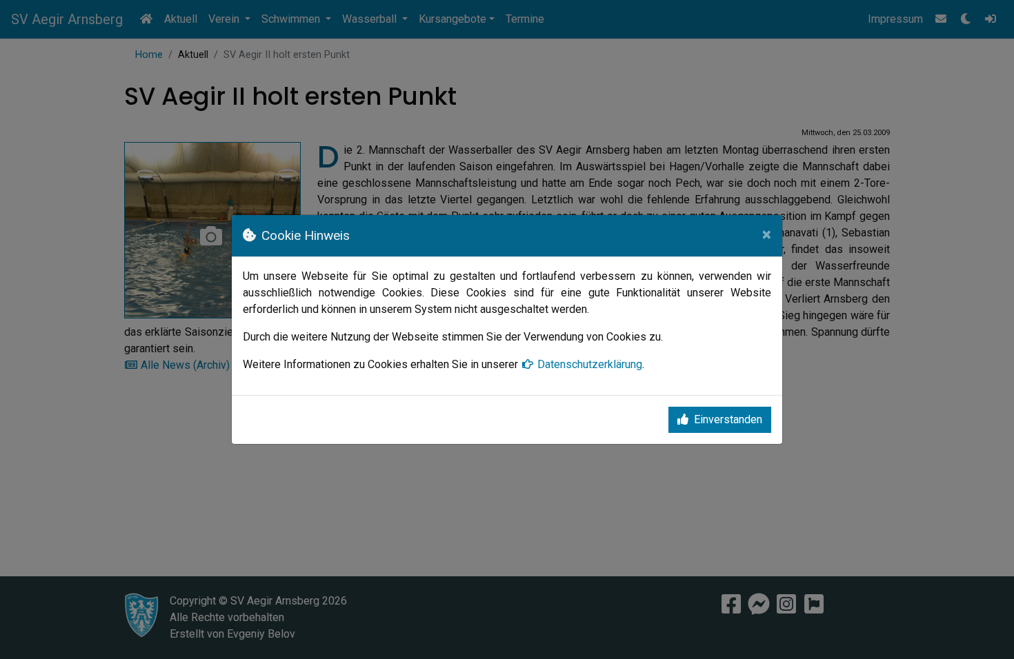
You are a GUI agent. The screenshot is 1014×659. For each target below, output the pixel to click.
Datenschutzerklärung (589, 364)
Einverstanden (728, 419)
